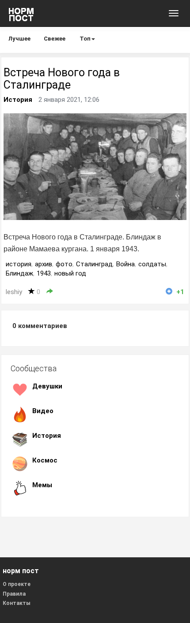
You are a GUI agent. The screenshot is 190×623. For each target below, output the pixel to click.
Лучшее (19, 38)
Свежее (54, 38)
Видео (42, 411)
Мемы (42, 485)
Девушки (47, 386)
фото (64, 264)
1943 (44, 273)
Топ (85, 38)
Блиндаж (19, 273)
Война (125, 264)
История (18, 100)
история (18, 264)
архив (43, 264)
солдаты (152, 264)
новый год (70, 273)
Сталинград (94, 264)
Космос (44, 460)
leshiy (14, 292)
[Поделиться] (49, 291)
